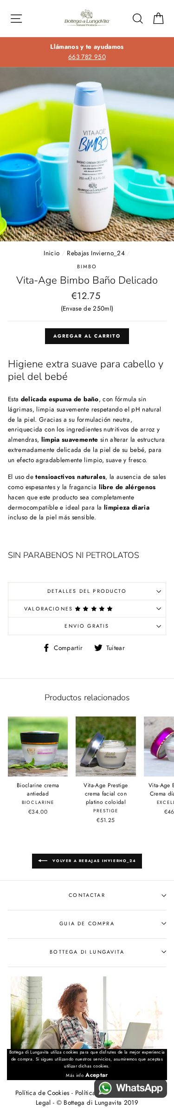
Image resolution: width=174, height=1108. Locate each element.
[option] (87, 52)
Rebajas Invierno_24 (95, 253)
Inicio (51, 253)
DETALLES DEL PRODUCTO (87, 591)
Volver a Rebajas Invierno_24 (93, 860)
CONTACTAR (87, 895)
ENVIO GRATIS (86, 626)
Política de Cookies (42, 1092)
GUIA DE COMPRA (86, 923)
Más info (75, 1075)
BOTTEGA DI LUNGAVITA (87, 951)
